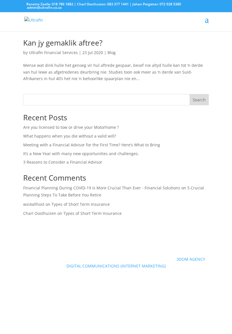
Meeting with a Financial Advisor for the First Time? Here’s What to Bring (91, 144)
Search (199, 99)
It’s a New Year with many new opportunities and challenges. (81, 153)
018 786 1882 (62, 4)
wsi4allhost (33, 204)
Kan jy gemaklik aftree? (62, 43)
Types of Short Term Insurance (80, 204)
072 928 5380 (170, 4)
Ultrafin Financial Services (53, 52)
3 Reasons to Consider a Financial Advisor (62, 162)
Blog (112, 52)
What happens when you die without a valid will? (69, 136)
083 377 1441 (118, 4)
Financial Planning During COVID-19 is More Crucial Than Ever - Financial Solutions (101, 187)
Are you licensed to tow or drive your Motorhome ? (71, 127)
